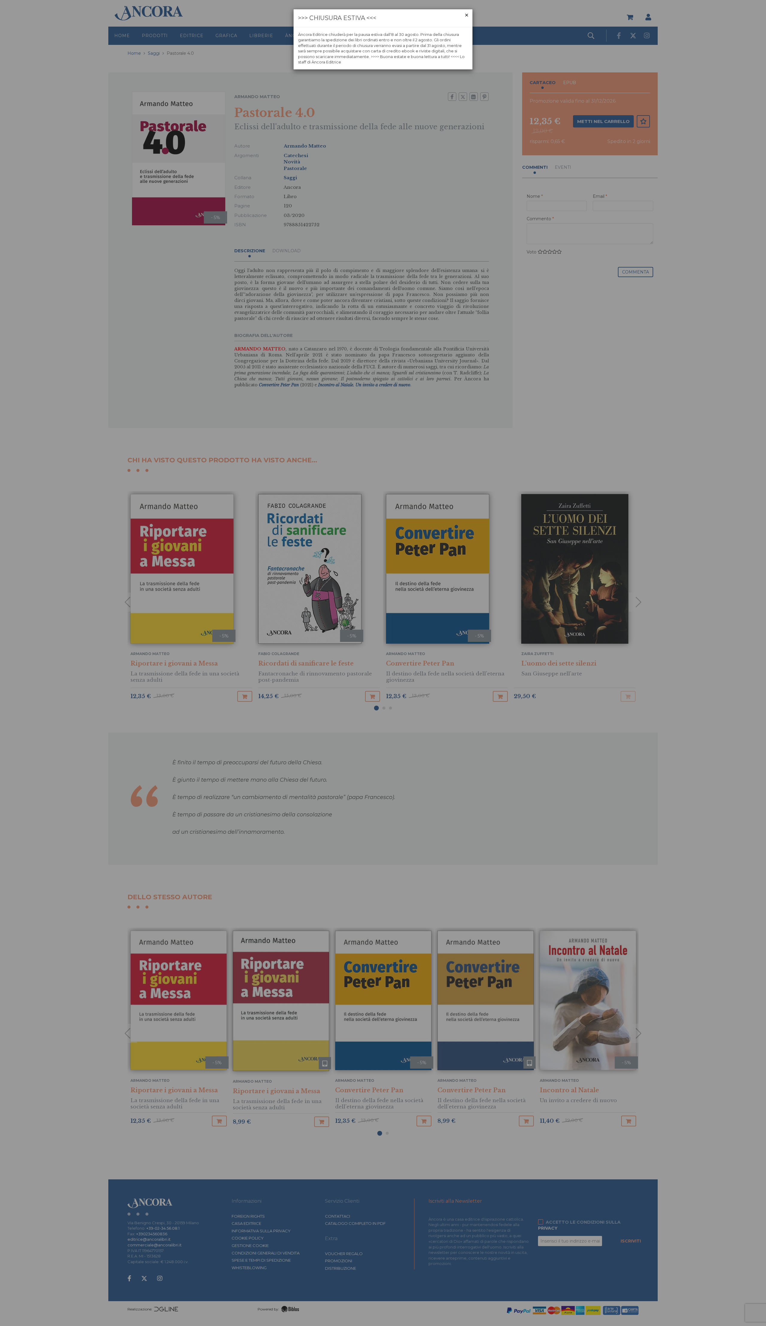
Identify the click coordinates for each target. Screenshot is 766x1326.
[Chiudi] (466, 15)
